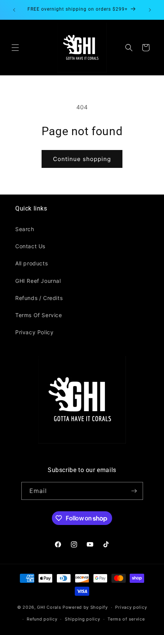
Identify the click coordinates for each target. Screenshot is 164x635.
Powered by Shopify (85, 607)
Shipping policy (82, 619)
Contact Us (30, 246)
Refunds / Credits (39, 298)
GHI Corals (49, 607)
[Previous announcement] (14, 10)
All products (31, 263)
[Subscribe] (134, 491)
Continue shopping (82, 159)
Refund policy (42, 619)
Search (24, 229)
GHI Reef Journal (38, 281)
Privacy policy (131, 607)
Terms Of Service (38, 315)
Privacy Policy (34, 332)
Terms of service (126, 619)
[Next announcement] (149, 10)
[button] (15, 47)
